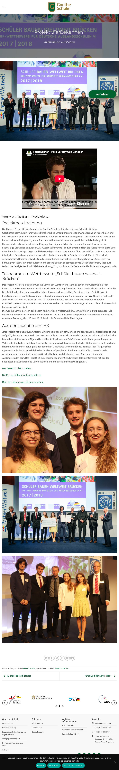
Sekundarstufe (28, 668)
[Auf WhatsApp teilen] (46, 658)
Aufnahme (102, 94)
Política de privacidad (73, 765)
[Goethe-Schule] (59, 7)
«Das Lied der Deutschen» (98, 675)
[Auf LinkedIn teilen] (72, 658)
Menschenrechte (61, 668)
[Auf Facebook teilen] (51, 658)
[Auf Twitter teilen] (56, 658)
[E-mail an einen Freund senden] (62, 658)
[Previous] (5, 703)
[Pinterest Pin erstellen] (67, 658)
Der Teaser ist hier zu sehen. (16, 368)
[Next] (114, 703)
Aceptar (41, 765)
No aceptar (54, 765)
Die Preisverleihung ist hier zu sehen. (21, 374)
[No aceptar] (115, 763)
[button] (4, 7)
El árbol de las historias (19, 675)
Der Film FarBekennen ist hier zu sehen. (22, 381)
